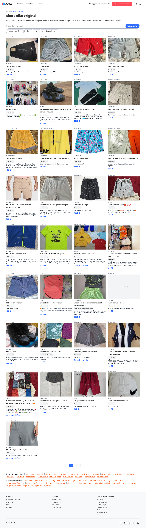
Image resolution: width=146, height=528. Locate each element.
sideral (47, 481)
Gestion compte (101, 505)
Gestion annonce (102, 502)
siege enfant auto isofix (102, 483)
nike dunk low (68, 477)
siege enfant (71, 483)
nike (26, 474)
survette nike (30, 477)
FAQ (98, 515)
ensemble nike (43, 477)
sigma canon (48, 486)
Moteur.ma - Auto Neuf (13, 500)
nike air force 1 (118, 474)
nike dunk (10, 477)
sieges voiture (28, 486)
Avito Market (55, 505)
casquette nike (90, 477)
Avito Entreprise (56, 507)
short (32, 474)
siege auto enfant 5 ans (34, 483)
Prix (35, 31)
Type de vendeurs (48, 31)
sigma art (38, 486)
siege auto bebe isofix (78, 481)
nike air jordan (55, 477)
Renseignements (102, 512)
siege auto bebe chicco (60, 481)
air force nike (106, 474)
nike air (48, 474)
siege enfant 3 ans (85, 483)
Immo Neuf (29, 4)
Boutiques (40, 4)
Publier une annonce (122, 4)
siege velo (133, 483)
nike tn (55, 474)
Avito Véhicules (56, 500)
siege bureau (60, 483)
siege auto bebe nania (97, 481)
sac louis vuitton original (69, 474)
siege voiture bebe (14, 486)
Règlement (100, 500)
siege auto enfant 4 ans (15, 483)
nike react (78, 477)
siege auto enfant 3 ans (115, 481)
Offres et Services (102, 507)
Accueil (8, 11)
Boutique (99, 510)
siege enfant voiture (120, 483)
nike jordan (95, 474)
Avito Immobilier (56, 502)
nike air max (84, 474)
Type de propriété (13, 31)
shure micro (38, 481)
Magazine (9, 507)
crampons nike (102, 477)
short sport (28, 481)
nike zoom (20, 477)
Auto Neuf (20, 4)
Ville (27, 31)
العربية (140, 4)
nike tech (40, 474)
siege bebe (49, 483)
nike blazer (130, 474)
